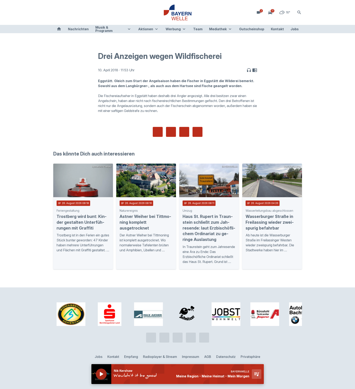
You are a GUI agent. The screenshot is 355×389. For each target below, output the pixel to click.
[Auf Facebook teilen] (158, 132)
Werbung (173, 29)
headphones (248, 70)
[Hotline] (57, 12)
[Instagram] (82, 12)
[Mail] (90, 12)
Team (197, 29)
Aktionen (145, 29)
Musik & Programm (104, 29)
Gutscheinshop (251, 29)
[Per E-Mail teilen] (197, 132)
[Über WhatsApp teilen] (184, 132)
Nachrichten (78, 29)
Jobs (295, 29)
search (299, 12)
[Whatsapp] (66, 12)
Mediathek (218, 29)
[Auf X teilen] (171, 132)
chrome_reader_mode (254, 70)
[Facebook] (74, 12)
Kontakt (277, 29)
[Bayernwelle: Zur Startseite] (177, 12)
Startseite (59, 29)
